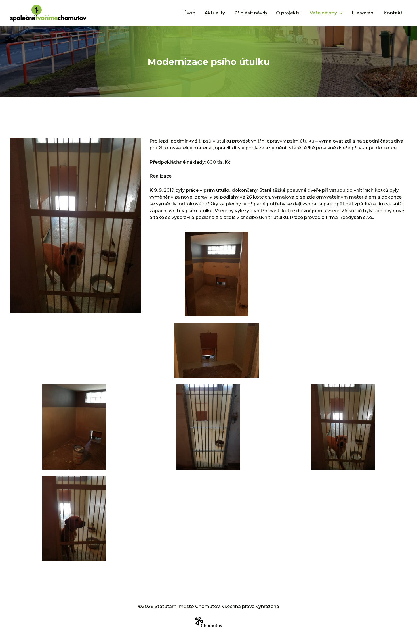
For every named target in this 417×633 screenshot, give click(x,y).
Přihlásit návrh (250, 13)
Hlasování (363, 13)
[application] (340, 13)
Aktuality (215, 13)
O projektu (288, 13)
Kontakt (393, 13)
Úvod (189, 13)
